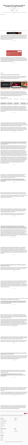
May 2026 (2, 439)
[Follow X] (24, 413)
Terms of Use (12, 441)
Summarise (12, 10)
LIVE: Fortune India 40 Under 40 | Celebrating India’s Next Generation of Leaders (16, 89)
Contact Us (21, 441)
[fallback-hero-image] (4, 100)
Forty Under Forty (3, 425)
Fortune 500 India (3, 422)
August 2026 (2, 436)
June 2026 (2, 438)
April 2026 (2, 440)
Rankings (2, 418)
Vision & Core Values (17, 441)
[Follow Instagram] (26, 413)
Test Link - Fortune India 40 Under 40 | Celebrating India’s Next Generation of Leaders (6, 89)
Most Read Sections (3, 428)
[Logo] (2, 3)
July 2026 (2, 437)
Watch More (25, 80)
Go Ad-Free (19, 51)
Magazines (2, 435)
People (15, 420)
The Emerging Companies (4, 421)
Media (15, 428)
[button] (25, 3)
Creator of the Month (3, 419)
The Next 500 (2, 424)
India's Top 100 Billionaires (4, 420)
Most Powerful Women (3, 423)
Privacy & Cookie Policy (8, 441)
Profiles (15, 418)
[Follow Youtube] (25, 413)
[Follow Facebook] (23, 413)
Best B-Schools (2, 426)
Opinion (2, 433)
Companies (15, 419)
